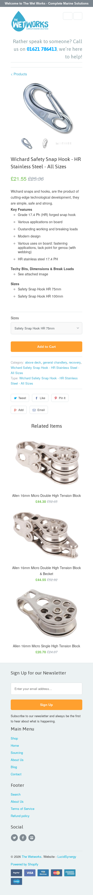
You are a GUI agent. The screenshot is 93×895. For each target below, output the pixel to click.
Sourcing (17, 752)
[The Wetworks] (30, 22)
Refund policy (20, 815)
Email (41, 410)
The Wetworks (31, 856)
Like (42, 398)
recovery (75, 362)
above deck (33, 362)
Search (16, 794)
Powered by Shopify (24, 864)
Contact (16, 774)
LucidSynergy (66, 856)
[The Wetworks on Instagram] (32, 837)
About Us (17, 759)
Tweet (22, 398)
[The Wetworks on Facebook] (23, 837)
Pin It (62, 398)
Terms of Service (22, 808)
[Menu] (67, 16)
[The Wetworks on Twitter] (15, 837)
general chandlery (55, 362)
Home (15, 745)
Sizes (15, 317)
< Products (19, 74)
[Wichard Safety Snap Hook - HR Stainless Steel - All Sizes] (46, 108)
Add (21, 410)
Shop (14, 738)
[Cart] (77, 16)
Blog (14, 767)
